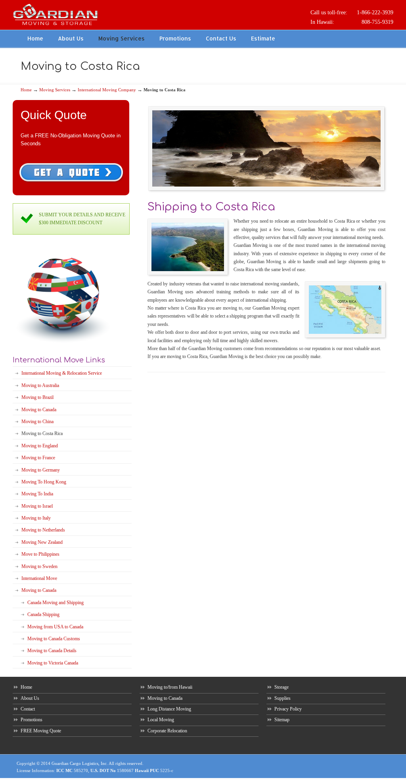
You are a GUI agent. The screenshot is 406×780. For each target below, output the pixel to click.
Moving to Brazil (37, 397)
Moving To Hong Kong (43, 482)
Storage (281, 687)
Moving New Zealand (42, 542)
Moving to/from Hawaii (169, 687)
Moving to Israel (37, 506)
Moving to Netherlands (43, 530)
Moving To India (37, 494)
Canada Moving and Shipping (55, 602)
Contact (28, 709)
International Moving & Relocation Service (61, 373)
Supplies (282, 698)
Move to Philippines (40, 554)
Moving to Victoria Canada (52, 663)
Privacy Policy (288, 709)
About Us (30, 698)
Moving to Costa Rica (42, 433)
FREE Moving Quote (41, 731)
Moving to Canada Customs (53, 638)
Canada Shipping (43, 614)
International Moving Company (107, 89)
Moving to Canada (38, 409)
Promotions (31, 719)
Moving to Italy (36, 518)
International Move (39, 578)
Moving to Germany (40, 470)
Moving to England (39, 446)
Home (26, 89)
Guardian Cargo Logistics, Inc (79, 763)
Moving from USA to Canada (55, 627)
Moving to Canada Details (52, 650)
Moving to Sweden (39, 566)
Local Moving (160, 719)
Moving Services (54, 89)
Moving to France (38, 457)
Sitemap (281, 719)
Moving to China (37, 421)
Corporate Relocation (167, 731)
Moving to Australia (40, 385)
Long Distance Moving (169, 709)
